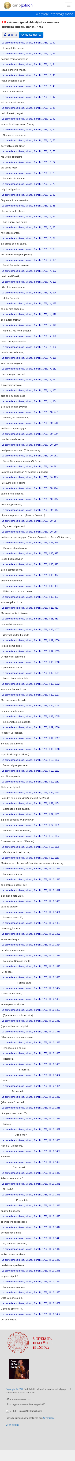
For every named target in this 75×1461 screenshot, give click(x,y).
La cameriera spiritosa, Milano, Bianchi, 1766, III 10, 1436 (31, 1108)
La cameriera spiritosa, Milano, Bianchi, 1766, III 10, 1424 (31, 945)
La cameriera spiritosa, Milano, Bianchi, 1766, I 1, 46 (28, 86)
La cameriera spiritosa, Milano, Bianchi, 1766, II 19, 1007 (30, 629)
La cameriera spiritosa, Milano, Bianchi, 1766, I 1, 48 (28, 108)
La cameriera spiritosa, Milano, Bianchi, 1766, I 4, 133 (29, 390)
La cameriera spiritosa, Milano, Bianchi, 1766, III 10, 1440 (31, 1173)
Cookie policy (12, 1424)
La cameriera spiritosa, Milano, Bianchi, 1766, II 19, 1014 (30, 705)
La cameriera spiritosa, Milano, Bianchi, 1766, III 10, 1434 (31, 1075)
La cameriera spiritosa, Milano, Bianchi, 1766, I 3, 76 (28, 151)
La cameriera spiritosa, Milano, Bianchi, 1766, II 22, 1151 (30, 771)
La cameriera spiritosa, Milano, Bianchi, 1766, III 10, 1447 (31, 1260)
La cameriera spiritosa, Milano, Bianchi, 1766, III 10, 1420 (31, 901)
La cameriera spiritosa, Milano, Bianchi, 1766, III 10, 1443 (31, 1216)
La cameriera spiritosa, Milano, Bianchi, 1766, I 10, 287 (30, 521)
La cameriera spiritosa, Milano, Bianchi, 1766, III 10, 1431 (31, 1032)
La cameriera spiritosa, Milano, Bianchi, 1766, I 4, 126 (29, 314)
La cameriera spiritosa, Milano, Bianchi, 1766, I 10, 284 (30, 488)
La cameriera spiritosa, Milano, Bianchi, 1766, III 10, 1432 (31, 1042)
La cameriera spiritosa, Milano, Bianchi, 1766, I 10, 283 (30, 477)
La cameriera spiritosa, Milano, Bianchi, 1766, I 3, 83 (28, 227)
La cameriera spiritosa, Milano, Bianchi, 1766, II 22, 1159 (30, 858)
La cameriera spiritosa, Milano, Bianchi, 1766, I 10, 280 (30, 445)
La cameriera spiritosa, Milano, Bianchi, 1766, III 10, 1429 (31, 1010)
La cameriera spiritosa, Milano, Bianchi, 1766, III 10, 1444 (31, 1227)
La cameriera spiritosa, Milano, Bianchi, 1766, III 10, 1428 (31, 999)
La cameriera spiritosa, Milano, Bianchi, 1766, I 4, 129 (29, 347)
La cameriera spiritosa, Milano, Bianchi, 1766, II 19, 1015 (30, 716)
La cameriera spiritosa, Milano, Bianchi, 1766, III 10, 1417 (31, 868)
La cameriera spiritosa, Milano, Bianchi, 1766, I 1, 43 (28, 53)
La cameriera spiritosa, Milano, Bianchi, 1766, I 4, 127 (29, 325)
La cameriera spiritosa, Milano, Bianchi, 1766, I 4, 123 (29, 282)
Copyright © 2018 (14, 1389)
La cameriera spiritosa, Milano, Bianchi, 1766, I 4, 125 (29, 303)
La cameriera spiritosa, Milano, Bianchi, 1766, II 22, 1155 (30, 814)
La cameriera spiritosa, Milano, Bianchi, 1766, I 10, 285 (30, 499)
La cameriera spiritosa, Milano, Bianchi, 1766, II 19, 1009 (30, 651)
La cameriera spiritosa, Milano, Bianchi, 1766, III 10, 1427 (31, 988)
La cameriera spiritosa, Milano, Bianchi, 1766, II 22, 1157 (30, 836)
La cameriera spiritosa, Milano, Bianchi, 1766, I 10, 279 (30, 434)
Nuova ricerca (32, 34)
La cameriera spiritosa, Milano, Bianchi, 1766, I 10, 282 (30, 466)
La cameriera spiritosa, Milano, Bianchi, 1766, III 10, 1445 (31, 1238)
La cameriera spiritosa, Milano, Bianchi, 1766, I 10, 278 (30, 423)
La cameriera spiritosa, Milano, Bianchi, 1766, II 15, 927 (30, 575)
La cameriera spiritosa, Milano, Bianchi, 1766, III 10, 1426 (31, 966)
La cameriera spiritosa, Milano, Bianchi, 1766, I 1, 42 (28, 43)
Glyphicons (49, 1417)
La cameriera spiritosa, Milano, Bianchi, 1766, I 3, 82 (28, 216)
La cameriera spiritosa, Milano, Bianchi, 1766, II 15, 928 (30, 586)
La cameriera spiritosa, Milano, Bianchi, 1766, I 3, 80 (28, 195)
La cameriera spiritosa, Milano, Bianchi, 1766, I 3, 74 (28, 129)
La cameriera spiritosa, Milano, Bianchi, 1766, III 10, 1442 (31, 1205)
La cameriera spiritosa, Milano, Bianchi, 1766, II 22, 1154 (30, 803)
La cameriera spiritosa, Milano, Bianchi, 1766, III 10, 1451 (31, 1303)
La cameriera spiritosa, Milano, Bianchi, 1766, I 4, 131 (29, 369)
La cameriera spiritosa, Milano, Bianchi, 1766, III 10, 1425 (31, 955)
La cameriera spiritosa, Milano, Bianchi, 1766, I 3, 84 (28, 238)
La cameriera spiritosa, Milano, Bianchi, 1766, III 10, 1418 (31, 879)
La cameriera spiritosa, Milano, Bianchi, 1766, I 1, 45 (28, 75)
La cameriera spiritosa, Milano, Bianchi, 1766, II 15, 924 (30, 542)
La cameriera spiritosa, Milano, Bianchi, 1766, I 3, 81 (28, 206)
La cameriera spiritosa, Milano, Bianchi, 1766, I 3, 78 (28, 173)
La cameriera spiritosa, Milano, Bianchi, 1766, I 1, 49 (28, 119)
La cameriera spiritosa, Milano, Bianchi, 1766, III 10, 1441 (31, 1184)
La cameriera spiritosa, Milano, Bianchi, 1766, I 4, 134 (29, 401)
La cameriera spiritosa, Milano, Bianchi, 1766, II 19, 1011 (30, 673)
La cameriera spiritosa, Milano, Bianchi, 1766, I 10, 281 (30, 456)
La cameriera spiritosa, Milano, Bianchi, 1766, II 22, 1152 (30, 782)
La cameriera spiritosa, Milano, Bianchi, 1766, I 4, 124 (29, 292)
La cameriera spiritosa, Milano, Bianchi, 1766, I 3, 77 (28, 162)
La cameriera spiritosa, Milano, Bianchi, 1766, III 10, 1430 (31, 1021)
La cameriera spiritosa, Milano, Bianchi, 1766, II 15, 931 (30, 619)
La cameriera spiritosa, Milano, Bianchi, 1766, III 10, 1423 (31, 934)
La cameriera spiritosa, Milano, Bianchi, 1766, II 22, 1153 (30, 792)
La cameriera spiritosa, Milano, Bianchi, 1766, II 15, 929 (30, 597)
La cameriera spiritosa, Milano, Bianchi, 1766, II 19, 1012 (30, 684)
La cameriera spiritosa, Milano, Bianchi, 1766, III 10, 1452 (31, 1314)
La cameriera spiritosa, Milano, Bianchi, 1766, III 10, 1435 (31, 1097)
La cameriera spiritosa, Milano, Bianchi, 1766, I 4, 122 (29, 271)
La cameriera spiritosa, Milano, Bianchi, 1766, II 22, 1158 (30, 847)
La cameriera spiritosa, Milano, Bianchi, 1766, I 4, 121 (29, 260)
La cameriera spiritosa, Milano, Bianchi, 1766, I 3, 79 (28, 184)
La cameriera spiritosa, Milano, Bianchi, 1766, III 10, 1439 (31, 1151)
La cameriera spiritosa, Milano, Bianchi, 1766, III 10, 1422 (31, 923)
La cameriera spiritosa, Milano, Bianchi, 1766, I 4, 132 (29, 379)
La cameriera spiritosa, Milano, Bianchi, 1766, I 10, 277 (30, 412)
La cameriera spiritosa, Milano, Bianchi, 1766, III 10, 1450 (31, 1292)
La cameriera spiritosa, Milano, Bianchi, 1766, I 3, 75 (28, 140)
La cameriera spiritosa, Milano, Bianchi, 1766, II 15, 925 (30, 553)
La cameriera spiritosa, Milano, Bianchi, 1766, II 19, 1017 (30, 738)
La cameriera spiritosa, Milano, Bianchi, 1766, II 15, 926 (30, 564)
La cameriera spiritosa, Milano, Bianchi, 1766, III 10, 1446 (31, 1249)
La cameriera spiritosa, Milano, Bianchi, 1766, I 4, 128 (29, 336)
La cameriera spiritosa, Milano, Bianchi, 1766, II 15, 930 (30, 608)
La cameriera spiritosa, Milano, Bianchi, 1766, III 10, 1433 (31, 1053)
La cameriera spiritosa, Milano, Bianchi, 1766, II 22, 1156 (30, 825)
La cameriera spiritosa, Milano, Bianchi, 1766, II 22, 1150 (30, 760)
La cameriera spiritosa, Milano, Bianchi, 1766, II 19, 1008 (30, 640)
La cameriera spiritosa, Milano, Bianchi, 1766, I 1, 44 (28, 64)
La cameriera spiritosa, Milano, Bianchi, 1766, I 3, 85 (28, 249)
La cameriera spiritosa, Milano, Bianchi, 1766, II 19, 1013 (30, 695)
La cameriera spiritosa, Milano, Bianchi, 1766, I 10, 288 (30, 532)
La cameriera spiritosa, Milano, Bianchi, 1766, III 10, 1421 (31, 912)
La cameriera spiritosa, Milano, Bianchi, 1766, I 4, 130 (29, 358)
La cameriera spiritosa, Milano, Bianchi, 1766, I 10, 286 (30, 510)
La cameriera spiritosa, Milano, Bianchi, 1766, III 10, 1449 (31, 1281)
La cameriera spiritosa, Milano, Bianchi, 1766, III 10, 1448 (31, 1271)
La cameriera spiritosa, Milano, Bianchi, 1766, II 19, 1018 (30, 749)
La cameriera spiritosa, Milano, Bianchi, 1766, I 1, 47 (28, 97)
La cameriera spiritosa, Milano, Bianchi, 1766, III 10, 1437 (31, 1118)
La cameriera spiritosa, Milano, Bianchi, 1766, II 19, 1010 (30, 662)
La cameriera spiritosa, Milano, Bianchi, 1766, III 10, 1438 (31, 1140)
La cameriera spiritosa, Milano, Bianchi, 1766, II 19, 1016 (30, 727)
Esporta (11, 34)
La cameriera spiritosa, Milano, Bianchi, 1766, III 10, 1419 (31, 890)
